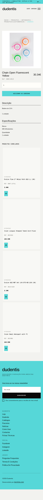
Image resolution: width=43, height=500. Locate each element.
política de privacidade (11, 465)
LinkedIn (5, 450)
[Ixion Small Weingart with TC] (21, 317)
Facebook (6, 443)
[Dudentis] (10, 369)
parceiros (5, 423)
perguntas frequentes (10, 458)
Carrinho (34, 9)
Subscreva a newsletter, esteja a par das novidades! (17, 1)
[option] (22, 49)
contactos (6, 432)
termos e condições (10, 462)
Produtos (15, 20)
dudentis (5, 417)
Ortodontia (26, 20)
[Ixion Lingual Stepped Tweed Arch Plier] (21, 213)
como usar (6, 429)
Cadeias (30, 22)
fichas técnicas (8, 435)
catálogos (6, 420)
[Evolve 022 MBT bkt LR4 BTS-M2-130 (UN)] (21, 265)
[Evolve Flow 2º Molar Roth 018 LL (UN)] (21, 162)
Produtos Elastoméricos (14, 22)
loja (4, 414)
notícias (5, 426)
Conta (28, 9)
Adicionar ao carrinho (21, 93)
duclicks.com (19, 482)
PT (38, 2)
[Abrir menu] (39, 8)
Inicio (6, 20)
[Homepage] (14, 8)
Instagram (6, 447)
